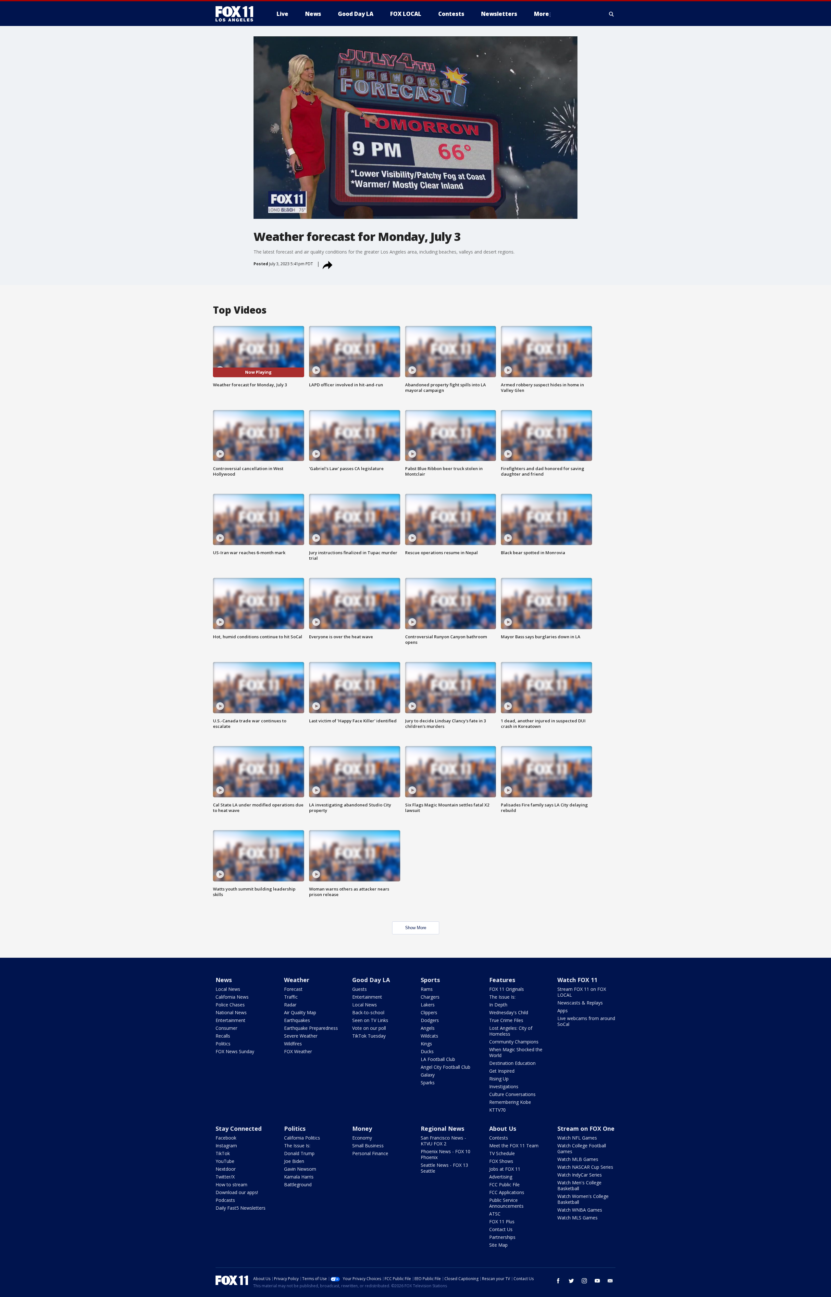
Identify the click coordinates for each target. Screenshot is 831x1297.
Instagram (226, 1145)
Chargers (430, 997)
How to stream (231, 1184)
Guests (359, 989)
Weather (296, 980)
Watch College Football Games (581, 1148)
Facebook (226, 1138)
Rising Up (499, 1079)
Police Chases (230, 1005)
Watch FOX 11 (577, 980)
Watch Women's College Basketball (583, 1199)
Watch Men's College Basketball (579, 1185)
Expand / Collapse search (611, 14)
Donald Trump (299, 1153)
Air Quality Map (300, 1012)
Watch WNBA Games (579, 1210)
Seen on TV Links (370, 1020)
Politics (223, 1044)
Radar (290, 1005)
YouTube (225, 1161)
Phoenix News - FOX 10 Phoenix (445, 1154)
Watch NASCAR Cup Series (585, 1167)
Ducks (427, 1051)
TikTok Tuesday (369, 1036)
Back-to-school (368, 1012)
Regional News (442, 1128)
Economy (362, 1138)
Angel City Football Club (445, 1067)
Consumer (226, 1028)
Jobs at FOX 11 (504, 1169)
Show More (415, 927)
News (224, 980)
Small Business (368, 1145)
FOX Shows (501, 1161)
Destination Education (512, 1063)
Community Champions (514, 1042)
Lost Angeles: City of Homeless (510, 1031)
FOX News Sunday (235, 1051)
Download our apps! (237, 1192)
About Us (502, 1128)
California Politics (302, 1138)
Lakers (428, 1005)
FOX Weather (298, 1051)
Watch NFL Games (577, 1138)
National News (231, 1012)
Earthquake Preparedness (311, 1028)
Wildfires (293, 1044)
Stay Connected (239, 1128)
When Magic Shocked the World (515, 1052)
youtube (597, 1281)
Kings (426, 1044)
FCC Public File (504, 1184)
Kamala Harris (299, 1177)
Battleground (298, 1184)
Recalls (223, 1036)
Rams (427, 989)
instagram (584, 1281)
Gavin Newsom (300, 1169)
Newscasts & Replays (580, 1003)
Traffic (291, 997)
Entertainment (230, 1020)
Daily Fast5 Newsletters (241, 1208)
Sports (430, 980)
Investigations (503, 1086)
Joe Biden (294, 1161)
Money (362, 1128)
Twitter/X (225, 1177)
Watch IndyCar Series (579, 1175)
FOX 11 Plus (502, 1221)
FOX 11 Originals (506, 989)
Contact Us (501, 1229)
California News (232, 997)
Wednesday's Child (508, 1012)
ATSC (495, 1214)
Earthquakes (297, 1020)
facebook (558, 1281)
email (610, 1281)
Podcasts (225, 1200)
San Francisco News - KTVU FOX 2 (443, 1141)
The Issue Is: (502, 997)
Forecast (293, 989)
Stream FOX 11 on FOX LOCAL (581, 992)
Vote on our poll (369, 1028)
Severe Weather (300, 1036)
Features (502, 980)
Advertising (500, 1177)
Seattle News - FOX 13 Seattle (444, 1168)
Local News (228, 989)
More (541, 14)
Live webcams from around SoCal (586, 1021)
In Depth (498, 1005)
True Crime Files (506, 1020)
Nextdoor (226, 1169)
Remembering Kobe (510, 1102)
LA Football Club (438, 1059)
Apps (562, 1010)
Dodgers (430, 1020)
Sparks (428, 1082)
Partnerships (502, 1237)
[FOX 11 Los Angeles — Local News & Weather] (237, 14)
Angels (428, 1028)
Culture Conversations (512, 1094)
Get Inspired (502, 1071)
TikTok (223, 1153)
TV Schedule (502, 1153)
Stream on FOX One (585, 1128)
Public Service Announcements (506, 1203)
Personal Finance (370, 1153)
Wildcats (429, 1036)
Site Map (498, 1245)
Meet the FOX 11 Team (514, 1145)
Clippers (429, 1012)
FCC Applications (506, 1192)
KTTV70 (497, 1110)
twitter (571, 1281)
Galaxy (428, 1075)
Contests (498, 1138)
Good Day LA (371, 980)
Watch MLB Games (577, 1159)
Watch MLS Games (577, 1218)
